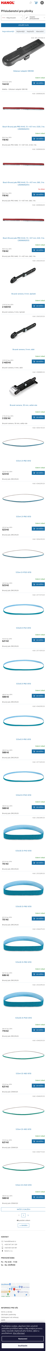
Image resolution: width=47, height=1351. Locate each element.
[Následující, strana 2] (23, 1215)
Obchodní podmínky (8, 1314)
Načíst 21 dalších (23, 1209)
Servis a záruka (6, 1312)
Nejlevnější (21, 31)
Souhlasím (22, 1345)
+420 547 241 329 (10, 1244)
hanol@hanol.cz (10, 1241)
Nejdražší (30, 31)
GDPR (3, 1320)
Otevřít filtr (23, 25)
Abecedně (40, 31)
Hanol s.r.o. (8, 1251)
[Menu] (42, 3)
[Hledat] (30, 3)
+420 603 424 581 (10, 1248)
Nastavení (22, 1339)
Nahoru (24, 1225)
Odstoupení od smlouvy (9, 1317)
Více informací (19, 1333)
